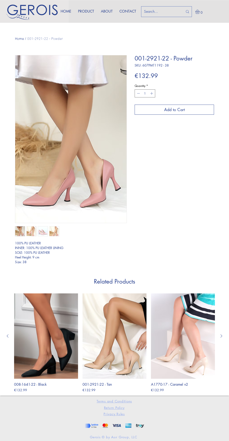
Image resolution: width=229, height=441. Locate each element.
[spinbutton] (145, 93)
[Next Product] (221, 336)
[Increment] (152, 93)
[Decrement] (138, 93)
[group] (114, 343)
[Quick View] (46, 336)
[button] (200, 11)
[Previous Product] (7, 336)
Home (19, 39)
